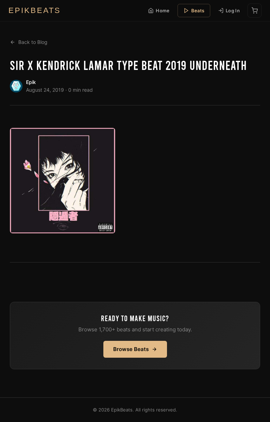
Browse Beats (131, 349)
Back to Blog (32, 42)
